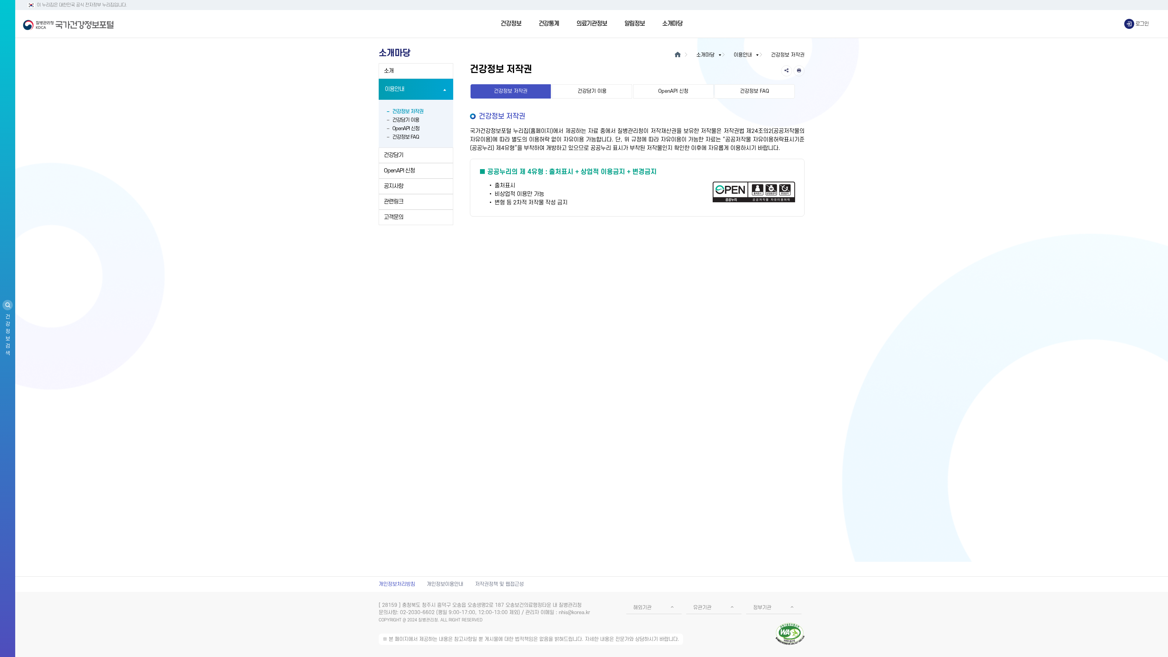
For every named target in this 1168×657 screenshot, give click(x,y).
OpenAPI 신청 (405, 128)
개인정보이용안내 (445, 584)
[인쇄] (799, 70)
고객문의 (393, 217)
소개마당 (672, 23)
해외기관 (642, 607)
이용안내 (394, 89)
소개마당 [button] (705, 55)
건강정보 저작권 (407, 111)
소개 (389, 71)
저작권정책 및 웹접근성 (499, 584)
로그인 (1142, 24)
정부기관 (762, 607)
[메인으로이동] (677, 55)
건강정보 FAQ (405, 137)
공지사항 (393, 186)
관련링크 (393, 202)
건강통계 (549, 23)
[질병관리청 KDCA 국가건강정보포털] (68, 24)
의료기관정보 (591, 23)
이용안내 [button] (743, 55)
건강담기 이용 (405, 120)
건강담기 (393, 155)
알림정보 (634, 23)
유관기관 (702, 607)
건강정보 (511, 23)
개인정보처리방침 (397, 584)
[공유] (786, 70)
